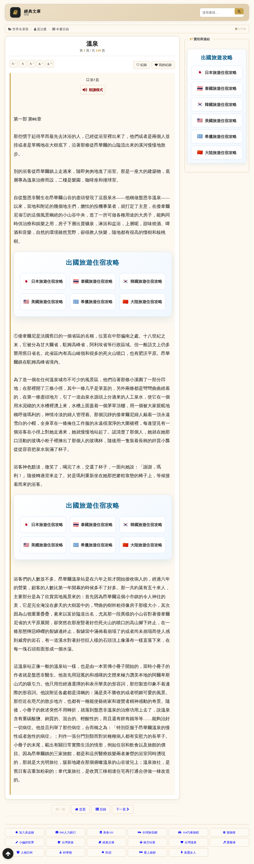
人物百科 (27, 852)
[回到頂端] (7, 853)
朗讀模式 (95, 90)
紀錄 (143, 65)
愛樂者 (231, 842)
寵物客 (231, 832)
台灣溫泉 (190, 842)
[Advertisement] (216, 207)
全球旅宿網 (149, 832)
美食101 (108, 832)
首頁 (82, 809)
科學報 (67, 852)
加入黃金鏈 (26, 832)
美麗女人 (190, 852)
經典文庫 (108, 842)
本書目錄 (62, 29)
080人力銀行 (68, 832)
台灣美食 (68, 842)
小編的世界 (26, 842)
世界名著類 (20, 29)
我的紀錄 (165, 65)
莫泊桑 (42, 29)
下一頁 (121, 809)
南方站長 (149, 842)
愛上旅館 (150, 852)
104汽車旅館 (191, 832)
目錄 (103, 809)
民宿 (108, 852)
